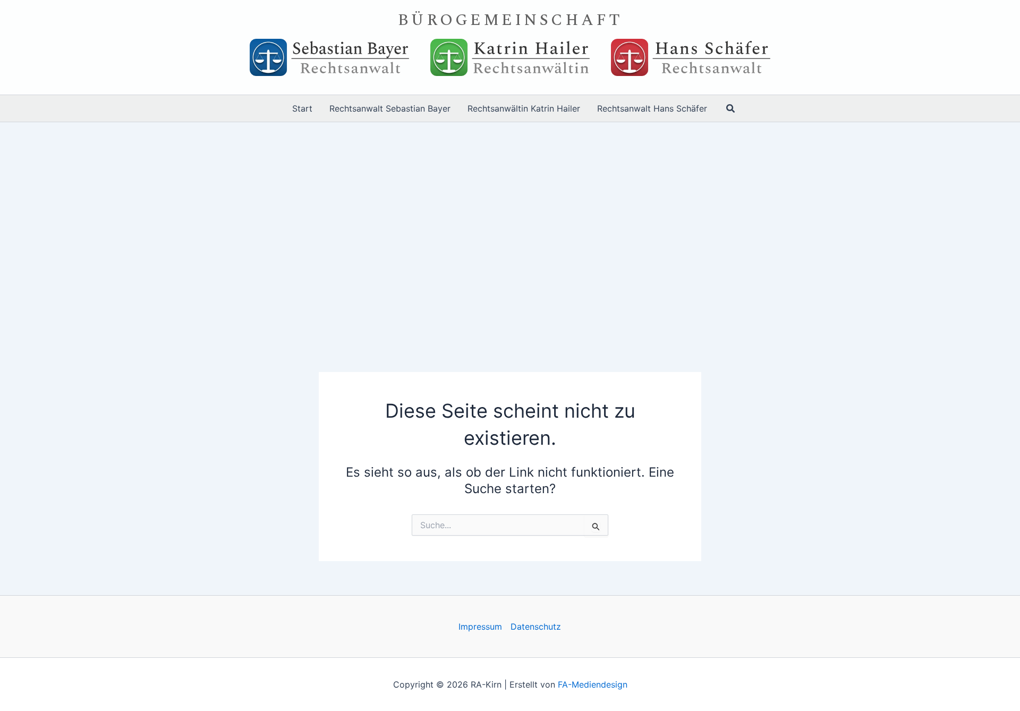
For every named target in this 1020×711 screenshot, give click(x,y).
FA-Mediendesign (592, 684)
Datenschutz (536, 626)
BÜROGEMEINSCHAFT (510, 20)
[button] (731, 108)
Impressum (480, 626)
